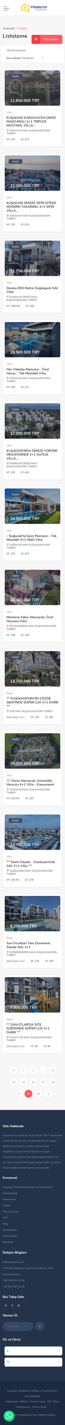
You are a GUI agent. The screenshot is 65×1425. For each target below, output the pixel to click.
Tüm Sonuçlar (11, 1211)
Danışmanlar (10, 1230)
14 (33, 1082)
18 (29, 1094)
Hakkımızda (9, 1199)
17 (18, 1094)
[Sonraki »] (48, 1094)
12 (13, 1082)
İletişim (7, 1205)
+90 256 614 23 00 (14, 1280)
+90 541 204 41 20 (14, 1286)
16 (52, 1082)
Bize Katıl (8, 1242)
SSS (5, 1217)
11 (52, 1070)
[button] (32, 58)
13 (23, 1082)
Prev (14, 1070)
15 (43, 1082)
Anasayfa (8, 28)
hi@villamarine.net (13, 1262)
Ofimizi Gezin (10, 1236)
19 (38, 1094)
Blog (5, 1224)
